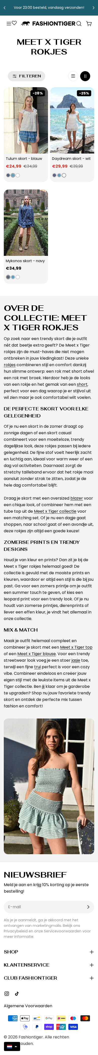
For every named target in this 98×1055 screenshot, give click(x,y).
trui (37, 667)
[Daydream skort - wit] (72, 120)
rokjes (10, 365)
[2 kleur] (85, 76)
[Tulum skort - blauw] (26, 120)
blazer (76, 498)
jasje (76, 660)
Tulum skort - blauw (24, 158)
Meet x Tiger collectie (55, 511)
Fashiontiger (31, 1037)
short (82, 384)
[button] (12, 1046)
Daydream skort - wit (71, 158)
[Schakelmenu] (9, 24)
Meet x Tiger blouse (36, 654)
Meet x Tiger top (76, 647)
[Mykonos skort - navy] (26, 222)
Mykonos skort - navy (25, 260)
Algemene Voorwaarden (28, 1006)
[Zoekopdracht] (79, 24)
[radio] (8, 175)
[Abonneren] (88, 907)
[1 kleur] (73, 76)
